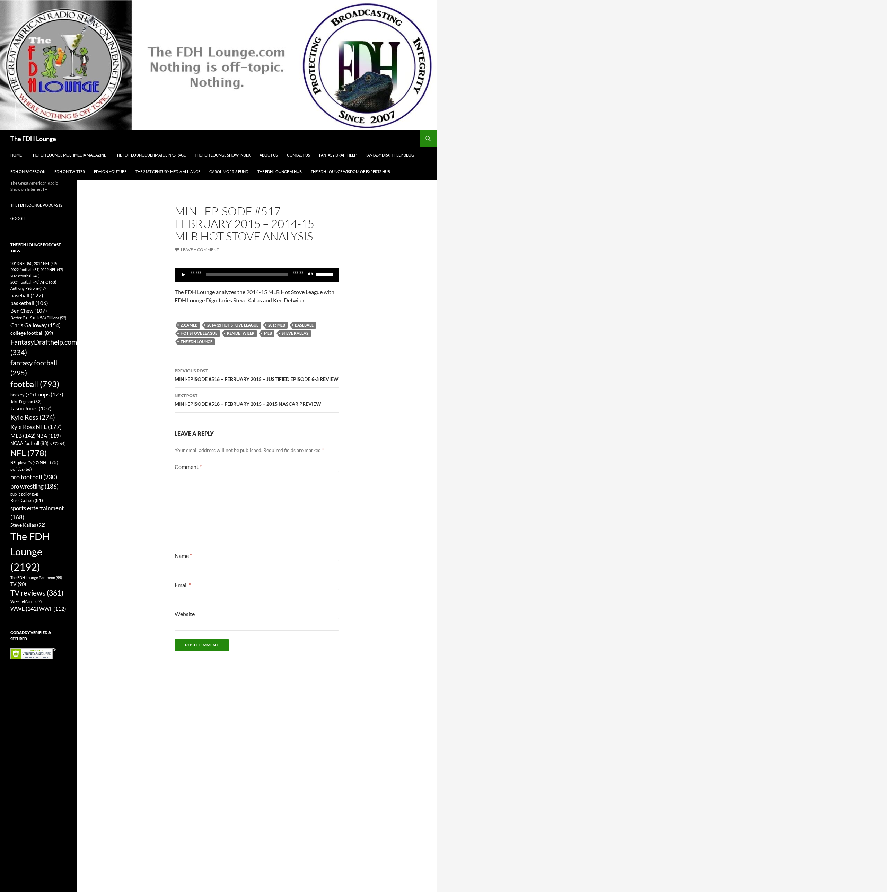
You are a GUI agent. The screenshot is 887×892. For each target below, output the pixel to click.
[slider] (325, 274)
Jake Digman (26, 401)
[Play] (183, 274)
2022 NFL (51, 269)
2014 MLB (189, 325)
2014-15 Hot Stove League (232, 325)
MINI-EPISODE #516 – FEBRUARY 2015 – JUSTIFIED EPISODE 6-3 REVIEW (257, 375)
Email (183, 584)
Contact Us (298, 155)
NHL (48, 462)
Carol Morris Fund (228, 171)
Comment (188, 466)
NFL (28, 453)
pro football (33, 477)
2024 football (24, 282)
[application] (257, 275)
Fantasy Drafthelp (338, 155)
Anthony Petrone (28, 288)
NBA (48, 435)
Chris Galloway (35, 325)
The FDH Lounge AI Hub (279, 171)
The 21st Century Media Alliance (167, 171)
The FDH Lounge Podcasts (36, 205)
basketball (29, 303)
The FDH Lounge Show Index (223, 155)
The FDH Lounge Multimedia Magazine (68, 155)
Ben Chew (28, 311)
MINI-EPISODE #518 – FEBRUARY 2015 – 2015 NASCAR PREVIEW (248, 400)
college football (31, 333)
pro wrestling (34, 486)
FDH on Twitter (69, 171)
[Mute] (310, 274)
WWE (24, 608)
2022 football (24, 269)
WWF (52, 609)
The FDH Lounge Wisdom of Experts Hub (350, 171)
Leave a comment (200, 249)
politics (21, 469)
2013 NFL (21, 263)
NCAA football (29, 443)
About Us (269, 155)
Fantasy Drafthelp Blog (390, 155)
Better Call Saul (28, 317)
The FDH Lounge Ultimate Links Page (150, 155)
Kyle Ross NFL (36, 426)
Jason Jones (31, 408)
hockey (22, 395)
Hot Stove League (199, 333)
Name (183, 555)
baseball (304, 325)
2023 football (24, 276)
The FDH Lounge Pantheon (36, 577)
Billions (56, 317)
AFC (48, 282)
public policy (24, 494)
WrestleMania (26, 601)
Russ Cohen (26, 500)
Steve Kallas (295, 333)
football (34, 384)
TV (18, 584)
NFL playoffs (24, 462)
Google (18, 218)
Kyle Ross (32, 417)
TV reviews (36, 593)
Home (16, 155)
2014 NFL (45, 263)
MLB (268, 333)
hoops (49, 394)
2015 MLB (276, 325)
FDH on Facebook (27, 171)
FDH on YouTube (110, 171)
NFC (57, 443)
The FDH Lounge (33, 138)
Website (185, 613)
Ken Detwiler (240, 333)
